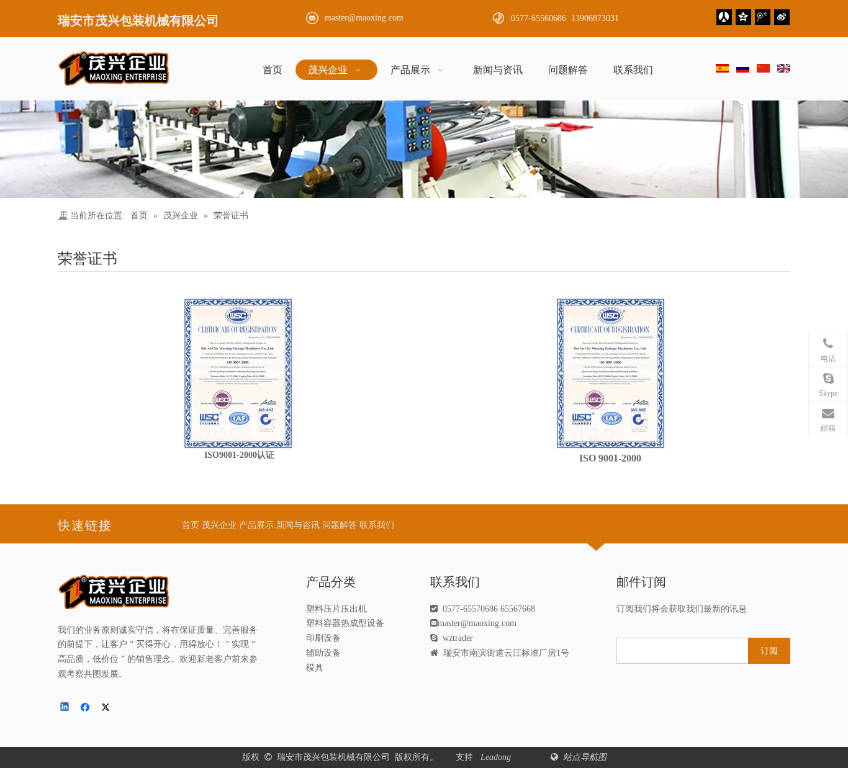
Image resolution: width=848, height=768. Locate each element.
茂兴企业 (219, 525)
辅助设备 (323, 653)
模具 (314, 667)
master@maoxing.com (364, 17)
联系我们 (376, 525)
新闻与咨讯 (298, 525)
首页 (190, 525)
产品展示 (256, 525)
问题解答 (339, 525)
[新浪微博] (782, 17)
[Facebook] (86, 708)
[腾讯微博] (762, 17)
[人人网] (724, 17)
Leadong (496, 757)
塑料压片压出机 (336, 609)
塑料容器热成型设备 (345, 623)
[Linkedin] (65, 708)
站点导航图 (584, 757)
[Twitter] (107, 708)
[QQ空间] (743, 17)
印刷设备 (323, 638)
